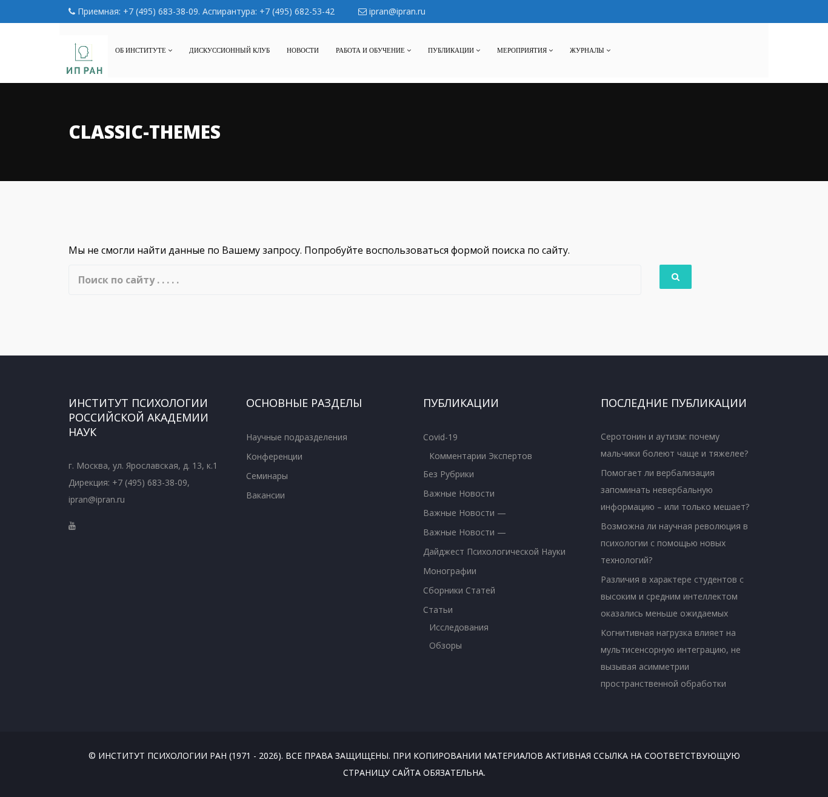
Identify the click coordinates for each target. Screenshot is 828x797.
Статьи (438, 609)
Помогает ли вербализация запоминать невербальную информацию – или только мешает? (675, 489)
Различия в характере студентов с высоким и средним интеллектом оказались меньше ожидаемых (672, 596)
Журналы (588, 50)
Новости (303, 50)
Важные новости (459, 493)
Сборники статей (459, 590)
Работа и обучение (371, 50)
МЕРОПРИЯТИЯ (523, 50)
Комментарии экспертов (480, 455)
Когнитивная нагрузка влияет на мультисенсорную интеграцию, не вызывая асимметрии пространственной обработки (671, 658)
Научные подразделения (296, 437)
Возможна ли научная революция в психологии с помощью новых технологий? (674, 543)
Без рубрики (448, 474)
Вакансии (265, 495)
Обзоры (445, 645)
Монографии (449, 571)
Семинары (267, 475)
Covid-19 (440, 437)
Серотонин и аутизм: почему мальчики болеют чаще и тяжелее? (674, 445)
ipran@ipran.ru (396, 11)
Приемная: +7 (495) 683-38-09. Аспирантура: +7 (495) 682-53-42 (205, 11)
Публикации (452, 50)
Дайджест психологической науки (494, 551)
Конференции (274, 456)
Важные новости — (464, 512)
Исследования (459, 627)
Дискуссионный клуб (229, 50)
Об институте (141, 50)
